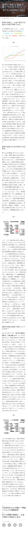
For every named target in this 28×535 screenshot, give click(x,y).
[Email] (20, 525)
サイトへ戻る (7, 1)
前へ (3, 505)
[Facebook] (4, 525)
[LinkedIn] (15, 525)
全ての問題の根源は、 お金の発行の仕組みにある (13, 516)
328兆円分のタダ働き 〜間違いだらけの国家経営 (14, 509)
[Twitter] (9, 525)
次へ (3, 512)
